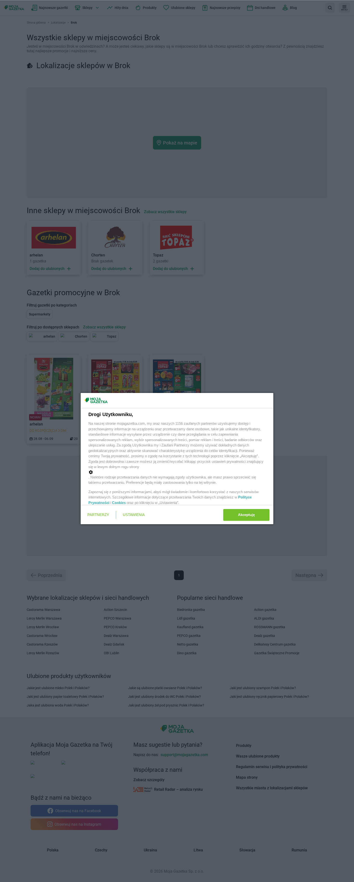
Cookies (119, 503)
